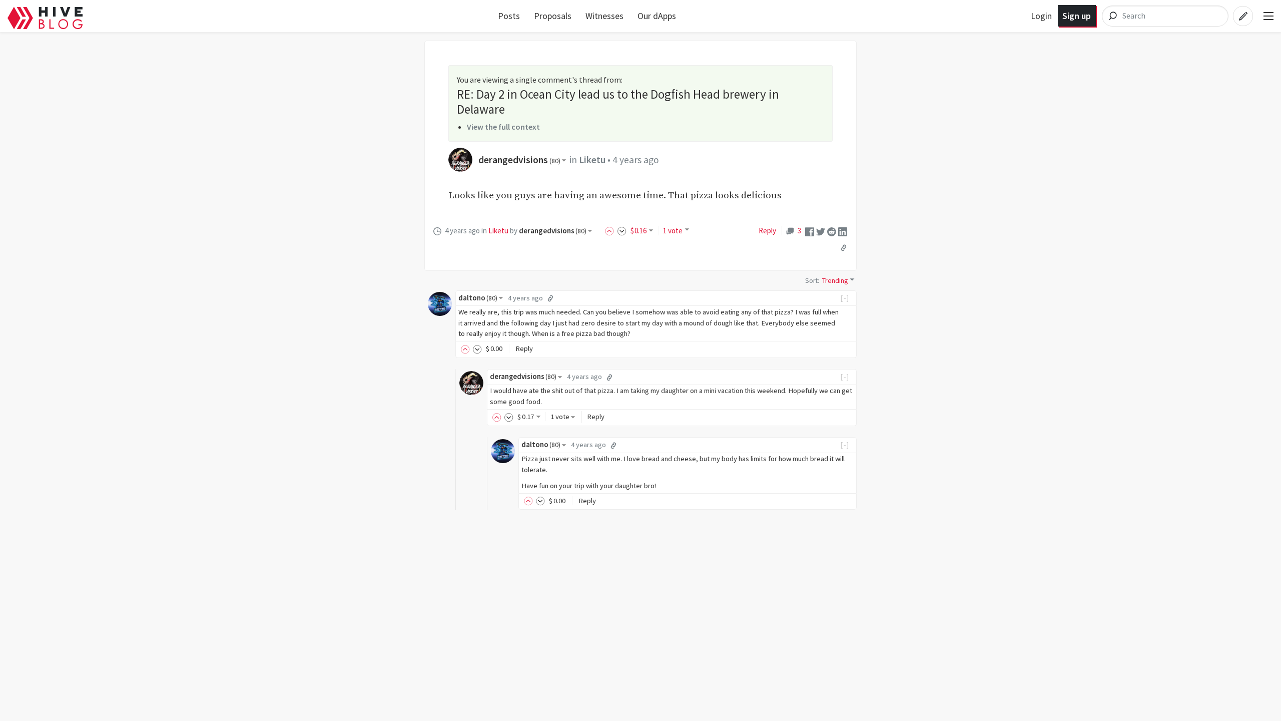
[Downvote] (621, 230)
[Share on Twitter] (820, 230)
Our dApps (656, 16)
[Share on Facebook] (809, 230)
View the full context (503, 127)
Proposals (552, 16)
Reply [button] (524, 348)
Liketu (592, 160)
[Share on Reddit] (831, 230)
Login (1041, 16)
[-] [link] (845, 297)
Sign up (1076, 16)
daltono (477, 297)
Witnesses (604, 16)
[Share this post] (843, 247)
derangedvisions (519, 160)
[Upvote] (611, 230)
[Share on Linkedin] (842, 230)
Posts (509, 16)
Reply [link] (767, 230)
